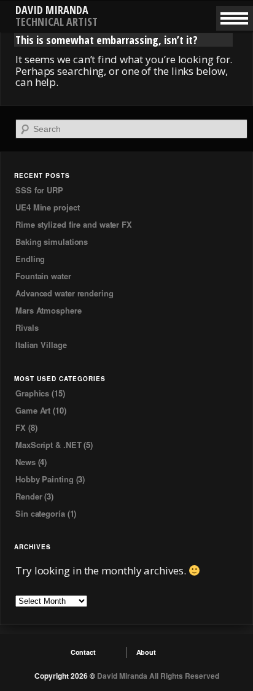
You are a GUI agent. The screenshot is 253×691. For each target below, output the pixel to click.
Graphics (32, 393)
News (25, 462)
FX (20, 427)
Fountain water (43, 276)
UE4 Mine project (47, 207)
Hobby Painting (44, 479)
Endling (30, 258)
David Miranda (51, 9)
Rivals (26, 327)
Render (28, 496)
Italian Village (41, 344)
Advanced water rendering (64, 293)
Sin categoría (40, 513)
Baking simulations (51, 241)
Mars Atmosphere (48, 310)
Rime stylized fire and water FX (73, 224)
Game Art (32, 410)
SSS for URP (39, 190)
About (146, 652)
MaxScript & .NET (48, 444)
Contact (83, 652)
